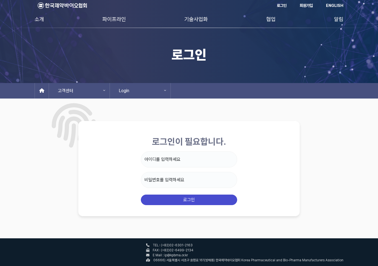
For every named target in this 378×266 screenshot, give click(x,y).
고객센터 (65, 90)
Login (124, 90)
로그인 (282, 5)
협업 (271, 19)
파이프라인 (114, 19)
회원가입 (306, 5)
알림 (338, 19)
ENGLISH (334, 5)
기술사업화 (196, 19)
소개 (39, 19)
